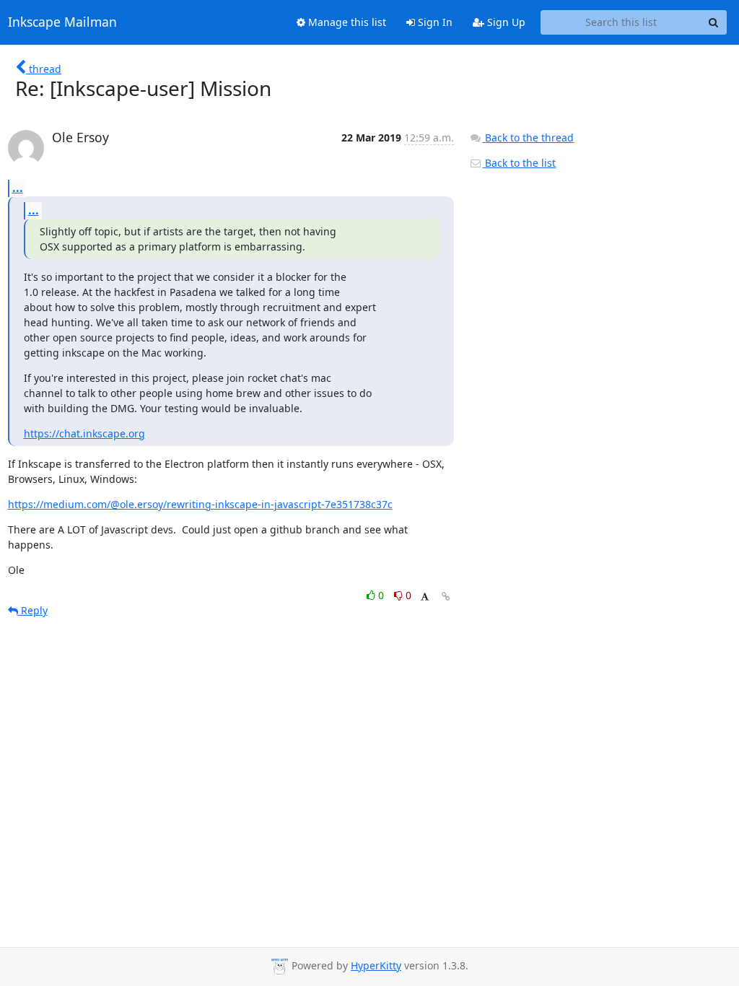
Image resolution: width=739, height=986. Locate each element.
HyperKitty (376, 965)
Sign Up (504, 22)
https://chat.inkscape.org (84, 433)
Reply (33, 610)
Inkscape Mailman (62, 22)
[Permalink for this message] (446, 596)
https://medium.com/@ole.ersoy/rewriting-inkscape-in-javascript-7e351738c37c (200, 504)
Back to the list (519, 163)
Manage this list (345, 22)
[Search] (714, 22)
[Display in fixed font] (424, 597)
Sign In (433, 22)
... (17, 188)
